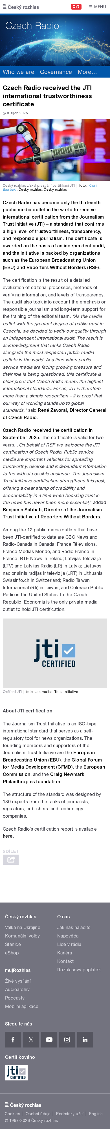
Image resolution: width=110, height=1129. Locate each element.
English (96, 1114)
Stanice (13, 944)
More (87, 72)
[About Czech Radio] (55, 40)
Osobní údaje (38, 1114)
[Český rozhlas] (21, 7)
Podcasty (15, 998)
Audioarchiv (17, 989)
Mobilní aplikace (22, 1006)
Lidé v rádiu (69, 944)
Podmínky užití (70, 1114)
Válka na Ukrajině (22, 927)
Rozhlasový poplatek (79, 969)
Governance (56, 72)
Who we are (18, 72)
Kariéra (64, 953)
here (8, 836)
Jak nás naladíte (74, 927)
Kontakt (65, 961)
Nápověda (68, 936)
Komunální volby (22, 936)
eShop (12, 953)
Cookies (12, 1114)
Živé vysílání (17, 981)
